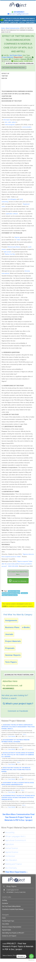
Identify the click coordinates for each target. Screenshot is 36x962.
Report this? (18, 57)
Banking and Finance (13, 864)
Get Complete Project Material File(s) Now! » (14, 67)
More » (24, 734)
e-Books (26, 627)
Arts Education (11, 860)
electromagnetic (10, 124)
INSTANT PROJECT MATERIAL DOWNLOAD (20, 63)
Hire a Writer (5, 924)
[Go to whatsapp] (31, 956)
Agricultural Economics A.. (16, 840)
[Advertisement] (22, 81)
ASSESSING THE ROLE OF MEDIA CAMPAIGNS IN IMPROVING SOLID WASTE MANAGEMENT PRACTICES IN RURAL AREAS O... (18, 726)
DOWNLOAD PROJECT (28, 20)
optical (14, 122)
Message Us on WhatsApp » (20, 581)
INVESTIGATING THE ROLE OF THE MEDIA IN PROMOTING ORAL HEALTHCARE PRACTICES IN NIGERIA (16, 769)
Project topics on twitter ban (9, 595)
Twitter (18, 239)
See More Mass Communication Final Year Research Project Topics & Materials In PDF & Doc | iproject (18, 817)
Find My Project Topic (8, 921)
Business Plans (12, 627)
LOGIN (20, 24)
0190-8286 (15, 566)
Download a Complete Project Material (12, 909)
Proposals (9, 648)
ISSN (9, 566)
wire (6, 122)
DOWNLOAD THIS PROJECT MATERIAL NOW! (20, 674)
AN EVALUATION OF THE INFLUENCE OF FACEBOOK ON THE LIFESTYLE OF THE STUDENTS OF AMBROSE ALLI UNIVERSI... (17, 754)
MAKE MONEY (5, 22)
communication (26, 127)
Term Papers (11, 662)
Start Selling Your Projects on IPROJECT (13, 933)
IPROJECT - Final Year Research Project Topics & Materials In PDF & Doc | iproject (17, 946)
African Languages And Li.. (15, 836)
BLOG (16, 24)
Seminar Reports (13, 655)
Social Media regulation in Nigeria (10, 593)
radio (9, 122)
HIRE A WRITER (8, 20)
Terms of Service (7, 955)
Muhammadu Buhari (14, 247)
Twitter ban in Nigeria (14, 591)
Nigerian (17, 237)
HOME (3, 18)
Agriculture (9, 844)
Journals (9, 634)
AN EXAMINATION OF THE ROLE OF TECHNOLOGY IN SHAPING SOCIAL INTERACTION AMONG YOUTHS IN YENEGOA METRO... (18, 797)
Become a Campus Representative (11, 927)
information (6, 120)
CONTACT (22, 22)
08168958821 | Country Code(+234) (15, 892)
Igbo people (7, 251)
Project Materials (13, 641)
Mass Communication (12, 28)
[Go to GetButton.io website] (31, 960)
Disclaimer (5, 903)
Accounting (9, 832)
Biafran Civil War (10, 254)
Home (3, 28)
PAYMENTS (17, 20)
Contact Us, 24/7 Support (9, 936)
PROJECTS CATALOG (12, 18)
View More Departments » (16, 872)
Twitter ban (24, 593)
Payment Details (6, 930)
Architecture (10, 856)
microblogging (12, 199)
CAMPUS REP (14, 22)
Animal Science (11, 848)
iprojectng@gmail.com (12, 890)
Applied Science (11, 852)
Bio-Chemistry (11, 868)
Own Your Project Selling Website (11, 906)
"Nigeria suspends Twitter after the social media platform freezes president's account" (17, 564)
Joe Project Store (15, 55)
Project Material (7, 57)
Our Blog (4, 900)
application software (12, 213)
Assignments (11, 620)
